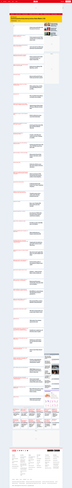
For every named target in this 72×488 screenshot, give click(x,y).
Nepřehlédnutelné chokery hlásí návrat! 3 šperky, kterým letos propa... (48, 386)
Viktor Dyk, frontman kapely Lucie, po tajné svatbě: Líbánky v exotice (36, 311)
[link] (17, 450)
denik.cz (53, 383)
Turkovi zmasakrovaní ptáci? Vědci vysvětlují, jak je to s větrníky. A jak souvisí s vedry (36, 38)
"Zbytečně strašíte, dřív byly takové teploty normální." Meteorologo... (47, 367)
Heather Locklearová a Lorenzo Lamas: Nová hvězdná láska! (35, 116)
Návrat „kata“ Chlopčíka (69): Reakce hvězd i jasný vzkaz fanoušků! (35, 204)
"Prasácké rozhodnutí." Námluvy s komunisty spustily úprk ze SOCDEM (48, 372)
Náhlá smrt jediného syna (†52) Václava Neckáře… (55, 415)
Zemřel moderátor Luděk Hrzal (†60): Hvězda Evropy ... (54, 25)
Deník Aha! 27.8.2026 (54, 424)
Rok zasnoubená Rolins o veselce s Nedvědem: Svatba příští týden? (36, 301)
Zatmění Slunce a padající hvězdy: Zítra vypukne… (32, 414)
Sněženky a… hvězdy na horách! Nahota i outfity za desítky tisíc (36, 272)
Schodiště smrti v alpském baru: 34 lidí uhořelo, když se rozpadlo (36, 330)
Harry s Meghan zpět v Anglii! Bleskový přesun (24, 414)
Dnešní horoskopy (48, 391)
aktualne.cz (53, 369)
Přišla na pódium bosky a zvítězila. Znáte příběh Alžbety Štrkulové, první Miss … (36, 87)
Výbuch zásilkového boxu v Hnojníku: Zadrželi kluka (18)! (35, 233)
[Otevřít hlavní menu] (1, 1)
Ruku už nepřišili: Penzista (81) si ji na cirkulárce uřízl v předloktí (36, 96)
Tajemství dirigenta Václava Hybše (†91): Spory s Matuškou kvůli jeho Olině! (36, 107)
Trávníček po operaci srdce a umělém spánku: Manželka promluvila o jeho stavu (35, 195)
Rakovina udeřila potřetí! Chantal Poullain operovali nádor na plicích (36, 76)
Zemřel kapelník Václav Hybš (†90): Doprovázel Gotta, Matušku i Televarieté (36, 126)
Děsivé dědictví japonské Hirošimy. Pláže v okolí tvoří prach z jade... (48, 381)
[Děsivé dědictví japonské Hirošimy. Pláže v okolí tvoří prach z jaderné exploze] (55, 382)
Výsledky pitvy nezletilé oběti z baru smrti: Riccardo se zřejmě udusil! (35, 341)
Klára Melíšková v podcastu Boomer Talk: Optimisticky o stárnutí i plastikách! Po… (36, 292)
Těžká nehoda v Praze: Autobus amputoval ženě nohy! (35, 321)
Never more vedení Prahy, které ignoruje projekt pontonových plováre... (48, 357)
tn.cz (52, 359)
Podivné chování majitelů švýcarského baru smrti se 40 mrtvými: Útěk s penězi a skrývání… (36, 380)
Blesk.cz (22, 412)
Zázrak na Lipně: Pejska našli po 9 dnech (36, 350)
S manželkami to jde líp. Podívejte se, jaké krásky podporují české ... (48, 376)
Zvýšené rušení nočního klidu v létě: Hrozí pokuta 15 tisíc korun (36, 28)
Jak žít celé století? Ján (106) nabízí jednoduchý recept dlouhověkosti (36, 47)
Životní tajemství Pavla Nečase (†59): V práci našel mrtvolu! (35, 399)
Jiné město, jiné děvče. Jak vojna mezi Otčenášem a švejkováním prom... (48, 362)
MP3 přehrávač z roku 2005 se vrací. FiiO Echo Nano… (47, 425)
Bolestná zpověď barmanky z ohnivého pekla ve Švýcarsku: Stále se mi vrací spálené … (36, 283)
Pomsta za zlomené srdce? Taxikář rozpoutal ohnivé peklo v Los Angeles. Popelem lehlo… (36, 58)
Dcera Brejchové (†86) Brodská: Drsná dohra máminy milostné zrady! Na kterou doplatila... (36, 214)
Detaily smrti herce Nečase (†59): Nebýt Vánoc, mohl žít (36, 67)
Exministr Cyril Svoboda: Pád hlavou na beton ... (54, 29)
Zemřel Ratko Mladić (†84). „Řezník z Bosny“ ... (54, 34)
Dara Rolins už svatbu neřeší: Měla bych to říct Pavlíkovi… (36, 223)
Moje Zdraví (31, 422)
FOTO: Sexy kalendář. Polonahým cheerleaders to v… (39, 426)
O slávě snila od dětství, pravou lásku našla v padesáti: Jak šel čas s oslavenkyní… (36, 165)
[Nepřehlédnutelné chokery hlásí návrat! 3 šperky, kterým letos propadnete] (55, 387)
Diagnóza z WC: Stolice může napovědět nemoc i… (32, 425)
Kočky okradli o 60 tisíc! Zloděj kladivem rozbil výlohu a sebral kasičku (35, 156)
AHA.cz (14, 412)
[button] (50, 451)
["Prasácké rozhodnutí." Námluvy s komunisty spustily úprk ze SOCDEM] (55, 372)
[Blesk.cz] (35, 1)
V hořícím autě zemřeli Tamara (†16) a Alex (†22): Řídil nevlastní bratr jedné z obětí (36, 146)
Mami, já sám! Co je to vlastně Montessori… (48, 414)
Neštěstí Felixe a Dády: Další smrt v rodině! (16, 414)
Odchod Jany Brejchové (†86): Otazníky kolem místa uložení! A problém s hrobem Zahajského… (36, 175)
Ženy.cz (53, 388)
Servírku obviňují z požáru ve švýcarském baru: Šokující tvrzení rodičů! (36, 263)
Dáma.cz (30, 412)
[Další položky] (61, 14)
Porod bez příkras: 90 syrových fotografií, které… (39, 415)
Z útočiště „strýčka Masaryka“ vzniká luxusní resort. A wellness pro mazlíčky (36, 136)
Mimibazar (46, 412)
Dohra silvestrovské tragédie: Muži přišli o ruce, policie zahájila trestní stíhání (36, 253)
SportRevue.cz (39, 422)
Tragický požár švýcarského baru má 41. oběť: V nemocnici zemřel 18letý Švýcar (36, 244)
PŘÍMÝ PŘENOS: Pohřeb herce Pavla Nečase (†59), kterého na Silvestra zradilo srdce (35, 371)
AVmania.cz (46, 422)
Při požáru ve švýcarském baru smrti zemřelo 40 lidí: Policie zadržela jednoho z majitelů (35, 361)
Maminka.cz (39, 412)
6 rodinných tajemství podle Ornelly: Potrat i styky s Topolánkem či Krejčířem (36, 185)
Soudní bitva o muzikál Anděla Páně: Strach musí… (16, 425)
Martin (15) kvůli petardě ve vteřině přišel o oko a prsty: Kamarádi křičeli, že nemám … (36, 390)
